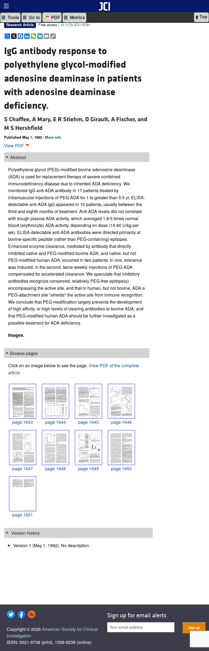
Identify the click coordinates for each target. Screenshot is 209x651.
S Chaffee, (18, 119)
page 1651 (22, 515)
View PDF (14, 145)
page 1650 (121, 468)
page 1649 (88, 468)
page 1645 (88, 422)
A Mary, (42, 119)
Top (202, 16)
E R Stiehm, (69, 119)
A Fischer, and (129, 119)
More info (53, 137)
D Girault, (98, 119)
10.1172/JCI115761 (75, 24)
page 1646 (121, 422)
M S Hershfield (23, 128)
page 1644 (55, 422)
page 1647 (22, 468)
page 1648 (55, 468)
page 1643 (22, 422)
